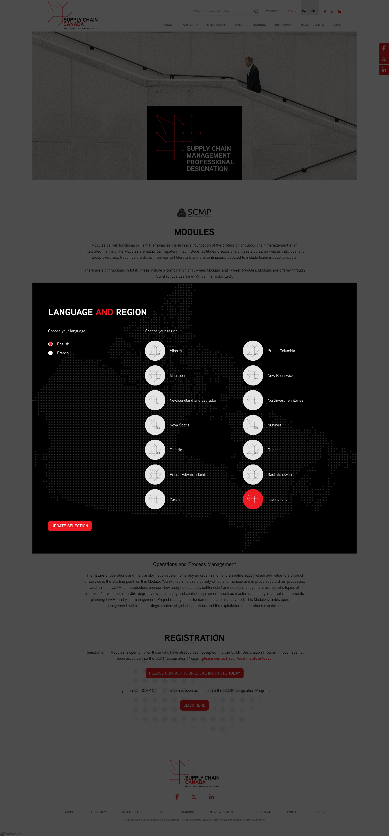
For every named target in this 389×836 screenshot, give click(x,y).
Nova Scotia (173, 425)
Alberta (169, 351)
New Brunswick (274, 376)
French (63, 353)
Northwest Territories (279, 401)
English (63, 344)
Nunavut (268, 425)
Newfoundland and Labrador (187, 401)
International (278, 499)
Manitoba (171, 376)
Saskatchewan (273, 475)
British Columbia (275, 351)
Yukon (168, 500)
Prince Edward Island (181, 475)
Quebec (267, 450)
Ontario (169, 450)
